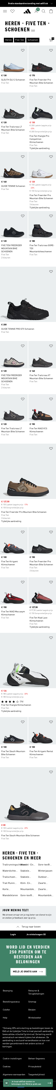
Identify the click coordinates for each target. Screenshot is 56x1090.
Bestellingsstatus (11, 1002)
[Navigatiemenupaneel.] (5, 11)
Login (13, 934)
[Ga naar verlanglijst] (12, 11)
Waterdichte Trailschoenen (10, 871)
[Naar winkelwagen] (51, 11)
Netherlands (33, 1086)
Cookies (6, 1067)
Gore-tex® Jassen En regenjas (44, 865)
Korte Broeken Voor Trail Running (9, 889)
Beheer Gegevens (36, 1059)
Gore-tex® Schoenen (26, 895)
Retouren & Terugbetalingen (36, 992)
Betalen (32, 1010)
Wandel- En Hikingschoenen (29, 865)
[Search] (43, 11)
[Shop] (27, 12)
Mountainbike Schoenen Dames (45, 895)
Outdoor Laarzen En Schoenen (44, 877)
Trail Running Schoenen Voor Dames (9, 883)
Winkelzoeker (34, 1018)
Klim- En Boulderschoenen (30, 883)
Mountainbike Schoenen (27, 889)
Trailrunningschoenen (14, 865)
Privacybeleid (34, 1067)
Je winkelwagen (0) (36, 934)
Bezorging (8, 991)
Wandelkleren (10, 895)
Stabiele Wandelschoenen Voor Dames (29, 877)
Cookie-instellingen (12, 1059)
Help (5, 1018)
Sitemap (32, 1002)
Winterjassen (45, 871)
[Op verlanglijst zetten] (22, 51)
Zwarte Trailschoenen (46, 883)
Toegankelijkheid (36, 1075)
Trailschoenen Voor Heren (10, 877)
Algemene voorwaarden (14, 1075)
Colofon (6, 1010)
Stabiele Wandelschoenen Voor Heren (29, 871)
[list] (23, 40)
